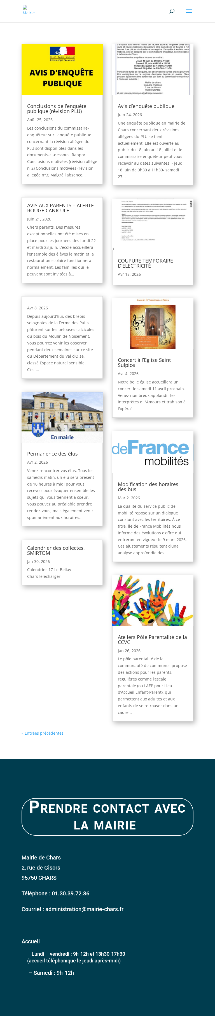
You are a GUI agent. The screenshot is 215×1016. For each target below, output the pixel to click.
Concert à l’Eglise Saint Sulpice (144, 362)
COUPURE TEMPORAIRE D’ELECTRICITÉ (145, 263)
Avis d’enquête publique (146, 106)
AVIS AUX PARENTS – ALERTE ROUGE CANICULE (60, 208)
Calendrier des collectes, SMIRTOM (56, 550)
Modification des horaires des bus (148, 487)
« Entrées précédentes (43, 733)
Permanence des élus (52, 453)
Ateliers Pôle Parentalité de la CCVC (152, 639)
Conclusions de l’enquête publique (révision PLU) (56, 108)
